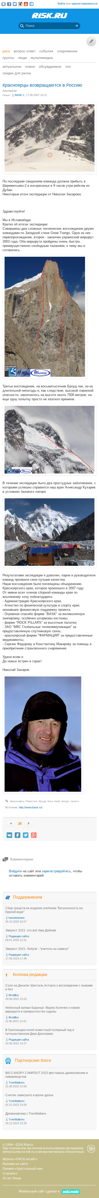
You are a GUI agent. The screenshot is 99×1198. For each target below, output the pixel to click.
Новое (30, 66)
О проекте (10, 1173)
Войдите (15, 871)
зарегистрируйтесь (56, 871)
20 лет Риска (12, 1178)
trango (65, 801)
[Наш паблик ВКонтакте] (4, 4)
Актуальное (12, 66)
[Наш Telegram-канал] (31, 4)
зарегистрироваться (84, 3)
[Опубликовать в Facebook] (17, 835)
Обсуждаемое (50, 66)
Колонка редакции (30, 974)
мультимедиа (42, 58)
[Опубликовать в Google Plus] (34, 835)
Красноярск (17, 801)
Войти (61, 3)
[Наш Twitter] (15, 4)
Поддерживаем (27, 897)
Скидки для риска (17, 73)
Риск (6, 51)
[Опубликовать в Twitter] (25, 835)
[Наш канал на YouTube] (26, 4)
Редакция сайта (19, 936)
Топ (68, 66)
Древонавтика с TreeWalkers (25, 1113)
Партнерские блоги (33, 1060)
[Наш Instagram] (20, 4)
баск (50, 801)
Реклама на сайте (15, 1164)
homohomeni (16, 917)
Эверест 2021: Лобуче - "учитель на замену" (37, 949)
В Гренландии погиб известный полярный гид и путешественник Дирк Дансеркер (39, 1032)
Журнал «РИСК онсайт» (20, 1159)
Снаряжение (67, 51)
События (46, 51)
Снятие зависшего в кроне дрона (29, 1095)
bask (57, 801)
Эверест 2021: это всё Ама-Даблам (30, 930)
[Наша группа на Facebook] (9, 4)
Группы (8, 58)
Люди (22, 58)
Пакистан (31, 801)
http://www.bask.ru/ (30, 807)
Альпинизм (10, 90)
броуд (42, 801)
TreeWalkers (17, 1082)
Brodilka (14, 995)
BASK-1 (19, 95)
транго (75, 801)
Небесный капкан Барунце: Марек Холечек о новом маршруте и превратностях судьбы (42, 1009)
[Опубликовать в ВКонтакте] (9, 835)
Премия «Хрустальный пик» (23, 1168)
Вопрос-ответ (25, 51)
